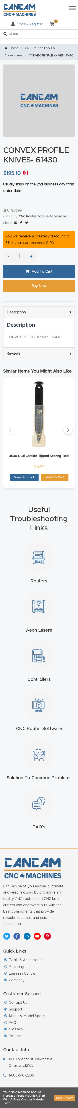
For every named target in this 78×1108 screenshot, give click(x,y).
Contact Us (18, 1002)
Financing (16, 967)
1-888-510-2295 (21, 1075)
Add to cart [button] (55, 477)
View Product (24, 477)
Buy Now (39, 286)
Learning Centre (22, 973)
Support (15, 1009)
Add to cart (42, 271)
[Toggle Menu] (72, 8)
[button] (9, 429)
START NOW (64, 1097)
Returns (15, 1036)
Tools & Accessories (26, 960)
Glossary (16, 1029)
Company (16, 980)
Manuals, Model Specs (27, 1016)
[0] (50, 24)
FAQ (12, 1022)
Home (14, 48)
